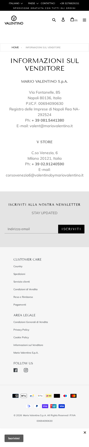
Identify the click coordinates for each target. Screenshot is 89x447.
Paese (31, 3)
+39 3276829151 (69, 3)
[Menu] (84, 20)
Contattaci (48, 3)
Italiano (14, 3)
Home (15, 47)
